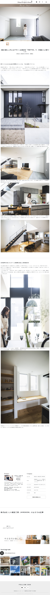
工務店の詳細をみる (36, 497)
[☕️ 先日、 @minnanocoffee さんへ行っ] (5, 571)
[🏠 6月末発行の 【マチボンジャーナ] (35, 571)
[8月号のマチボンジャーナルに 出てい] (45, 561)
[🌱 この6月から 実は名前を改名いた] (45, 571)
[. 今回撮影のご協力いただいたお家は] (35, 561)
